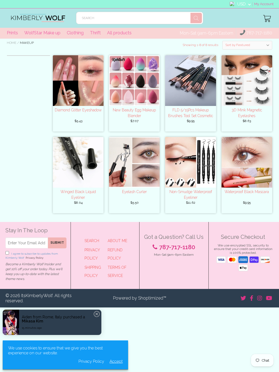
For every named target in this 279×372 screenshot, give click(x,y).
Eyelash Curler (134, 192)
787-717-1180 (258, 33)
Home (11, 43)
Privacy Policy (34, 257)
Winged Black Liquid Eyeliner (78, 195)
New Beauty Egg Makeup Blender (134, 113)
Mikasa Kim (32, 321)
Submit (57, 243)
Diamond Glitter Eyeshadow (78, 110)
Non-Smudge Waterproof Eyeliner (190, 195)
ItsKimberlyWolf (37, 295)
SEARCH (91, 241)
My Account (264, 4)
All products (119, 32)
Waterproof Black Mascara (247, 192)
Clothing (75, 32)
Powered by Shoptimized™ (139, 298)
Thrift (95, 32)
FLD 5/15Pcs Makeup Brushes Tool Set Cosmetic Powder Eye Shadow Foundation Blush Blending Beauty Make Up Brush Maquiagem (191, 113)
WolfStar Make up (42, 32)
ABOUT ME (117, 241)
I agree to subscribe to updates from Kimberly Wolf (31, 255)
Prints (12, 32)
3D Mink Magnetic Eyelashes (247, 113)
